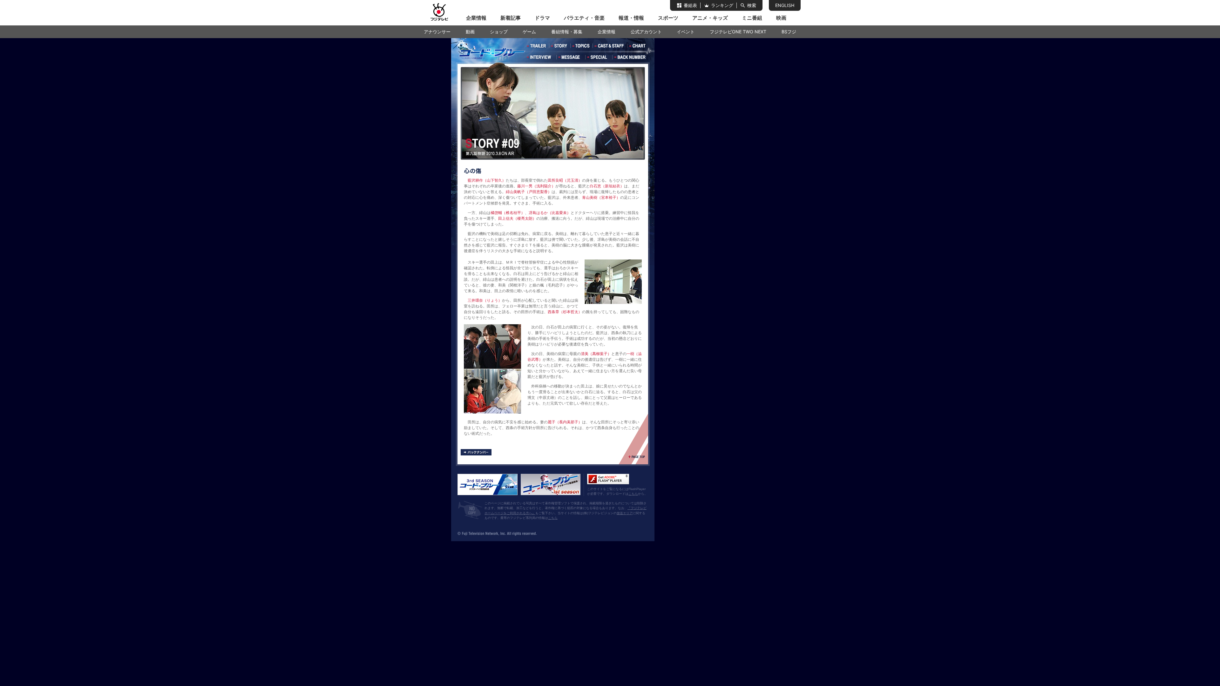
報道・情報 (631, 18)
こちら (633, 493)
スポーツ (668, 18)
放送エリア (625, 513)
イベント (686, 31)
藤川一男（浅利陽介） (536, 186)
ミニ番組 (752, 18)
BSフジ (789, 31)
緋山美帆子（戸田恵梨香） (529, 192)
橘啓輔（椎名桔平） (508, 213)
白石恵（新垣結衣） (607, 186)
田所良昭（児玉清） (565, 180)
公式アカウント (646, 31)
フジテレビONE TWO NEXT (738, 31)
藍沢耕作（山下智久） (487, 180)
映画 (781, 18)
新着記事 (510, 18)
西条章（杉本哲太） (565, 312)
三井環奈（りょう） (485, 300)
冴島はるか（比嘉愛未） (550, 213)
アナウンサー (437, 31)
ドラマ (542, 18)
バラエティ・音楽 (584, 18)
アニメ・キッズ (710, 18)
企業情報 (476, 18)
